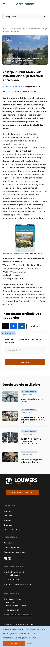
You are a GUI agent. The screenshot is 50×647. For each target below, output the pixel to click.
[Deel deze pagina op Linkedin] (21, 326)
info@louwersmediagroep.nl (18, 584)
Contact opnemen (12, 547)
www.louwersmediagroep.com (19, 624)
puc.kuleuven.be (36, 253)
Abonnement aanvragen (15, 552)
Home (5, 28)
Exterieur (8, 525)
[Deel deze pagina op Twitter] (5, 326)
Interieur (8, 520)
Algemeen (8, 511)
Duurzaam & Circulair (13, 87)
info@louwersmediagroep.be (19, 615)
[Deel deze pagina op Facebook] (13, 326)
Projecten (8, 516)
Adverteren (9, 543)
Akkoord (14, 643)
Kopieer (34, 326)
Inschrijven (25, 362)
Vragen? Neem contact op (21, 492)
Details (29, 643)
